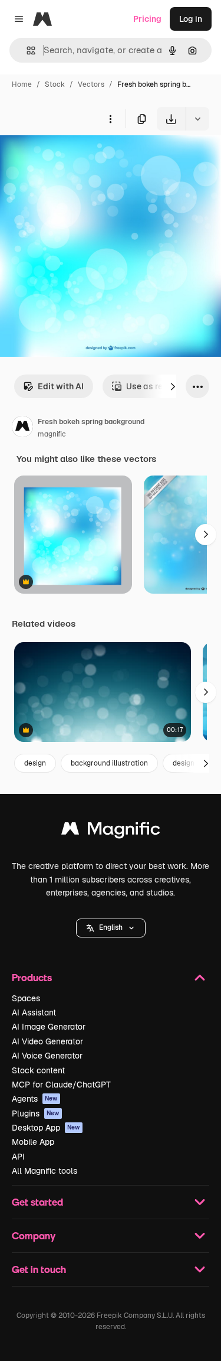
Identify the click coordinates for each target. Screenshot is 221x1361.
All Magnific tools (44, 1170)
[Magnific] (110, 831)
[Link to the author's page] (22, 428)
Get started (37, 1202)
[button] (111, 928)
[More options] (110, 119)
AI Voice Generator (47, 1055)
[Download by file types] (197, 119)
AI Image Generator (48, 1026)
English (111, 927)
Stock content (38, 1070)
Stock (55, 84)
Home (22, 84)
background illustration (109, 763)
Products (32, 977)
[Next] (172, 386)
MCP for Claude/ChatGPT (61, 1084)
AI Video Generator (47, 1041)
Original (75, 158)
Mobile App (33, 1142)
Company (33, 1235)
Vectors (91, 84)
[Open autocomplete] (26, 50)
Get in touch (39, 1269)
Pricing (147, 19)
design (35, 763)
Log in (190, 19)
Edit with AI (61, 386)
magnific (52, 434)
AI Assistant (34, 1012)
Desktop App (46, 1127)
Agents (35, 1098)
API (18, 1156)
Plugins (36, 1113)
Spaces (26, 998)
